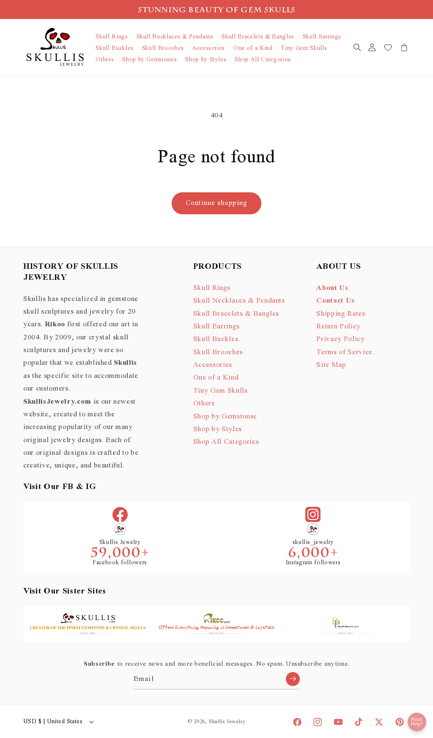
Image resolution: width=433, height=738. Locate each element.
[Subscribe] (293, 679)
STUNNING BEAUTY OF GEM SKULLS (217, 10)
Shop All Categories (226, 442)
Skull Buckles (215, 339)
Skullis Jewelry (227, 721)
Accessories (212, 365)
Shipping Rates (340, 313)
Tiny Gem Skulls (220, 390)
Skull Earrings (216, 326)
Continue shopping (216, 203)
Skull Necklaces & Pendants (239, 300)
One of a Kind (216, 377)
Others (204, 403)
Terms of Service (344, 352)
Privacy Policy (340, 339)
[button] (357, 47)
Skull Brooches (218, 352)
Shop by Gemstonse (225, 416)
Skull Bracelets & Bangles (236, 313)
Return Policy (338, 326)
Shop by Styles (217, 429)
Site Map (331, 365)
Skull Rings (211, 288)
